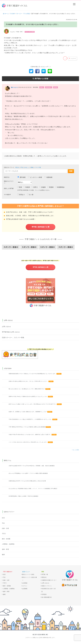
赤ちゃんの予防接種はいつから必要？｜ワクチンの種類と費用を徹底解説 (28, 473)
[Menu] (74, 4)
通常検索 (23, 177)
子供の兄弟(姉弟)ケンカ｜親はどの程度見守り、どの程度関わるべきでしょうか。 (33, 419)
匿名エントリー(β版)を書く (29, 579)
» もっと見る (75, 449)
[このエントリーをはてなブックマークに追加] (43, 71)
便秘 (32, 167)
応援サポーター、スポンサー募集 (13, 337)
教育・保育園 (6, 539)
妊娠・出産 (5, 528)
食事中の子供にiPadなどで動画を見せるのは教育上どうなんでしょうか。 (30, 396)
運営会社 (44, 577)
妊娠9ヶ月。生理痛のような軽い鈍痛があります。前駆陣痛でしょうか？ (30, 411)
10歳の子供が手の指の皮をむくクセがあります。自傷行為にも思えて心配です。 (32, 434)
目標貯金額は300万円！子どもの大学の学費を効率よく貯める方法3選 (27, 481)
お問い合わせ (6, 326)
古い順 (31, 194)
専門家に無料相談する (40, 227)
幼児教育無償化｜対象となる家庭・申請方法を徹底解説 (23, 496)
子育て (4, 533)
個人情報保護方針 (46, 597)
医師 (20, 187)
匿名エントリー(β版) (28, 574)
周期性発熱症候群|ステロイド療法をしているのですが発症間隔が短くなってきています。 (35, 373)
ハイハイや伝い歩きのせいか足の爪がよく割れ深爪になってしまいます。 (30, 442)
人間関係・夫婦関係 (8, 544)
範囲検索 (49, 177)
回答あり (22, 194)
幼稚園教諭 (61, 187)
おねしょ (26, 167)
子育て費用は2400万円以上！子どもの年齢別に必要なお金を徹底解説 (29, 426)
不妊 (22, 167)
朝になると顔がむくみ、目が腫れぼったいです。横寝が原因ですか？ (29, 388)
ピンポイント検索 (36, 177)
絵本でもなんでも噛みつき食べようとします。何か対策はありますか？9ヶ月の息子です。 (35, 404)
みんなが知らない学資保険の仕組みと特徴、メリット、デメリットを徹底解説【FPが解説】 (33, 488)
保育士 (35, 187)
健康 (3, 554)
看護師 (51, 187)
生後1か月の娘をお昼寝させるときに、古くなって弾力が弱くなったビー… (31, 381)
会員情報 (24, 588)
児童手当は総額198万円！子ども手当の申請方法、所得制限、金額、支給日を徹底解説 (32, 465)
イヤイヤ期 (37, 167)
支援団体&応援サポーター (49, 580)
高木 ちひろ (14, 87)
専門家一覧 (44, 574)
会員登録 (24, 583)
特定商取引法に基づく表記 (48, 590)
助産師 (27, 187)
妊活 (3, 518)
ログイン (24, 586)
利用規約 (44, 594)
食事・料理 (5, 549)
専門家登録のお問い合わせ (11, 332)
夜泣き (17, 167)
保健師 (43, 187)
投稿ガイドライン (46, 586)
